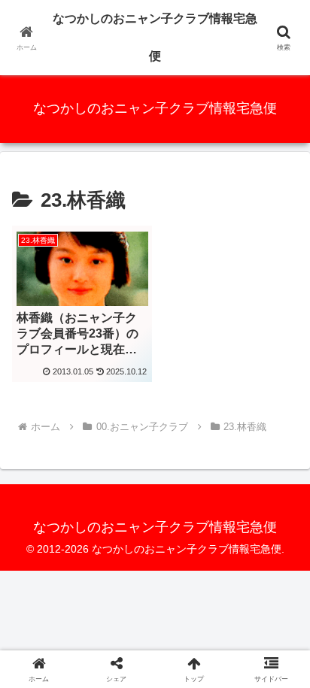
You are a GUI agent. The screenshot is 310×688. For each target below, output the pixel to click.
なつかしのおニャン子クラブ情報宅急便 (155, 37)
